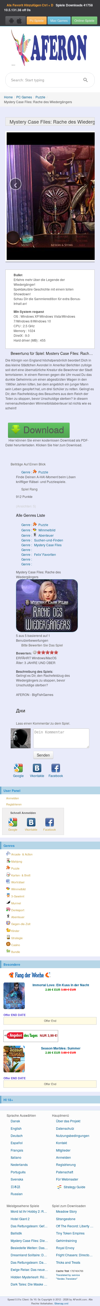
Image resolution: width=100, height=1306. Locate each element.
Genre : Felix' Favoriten (38, 554)
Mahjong (16, 861)
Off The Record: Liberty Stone (76, 1226)
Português (18, 1172)
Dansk (15, 1121)
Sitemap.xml (61, 1303)
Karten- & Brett (20, 875)
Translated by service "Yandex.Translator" (68, 1276)
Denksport (17, 910)
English (16, 1128)
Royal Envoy (65, 1247)
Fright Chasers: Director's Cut (76, 1255)
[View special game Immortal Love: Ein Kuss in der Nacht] (14, 996)
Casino (15, 945)
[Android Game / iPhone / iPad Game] (15, 20)
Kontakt (61, 1142)
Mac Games (59, 20)
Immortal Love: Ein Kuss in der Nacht (61, 984)
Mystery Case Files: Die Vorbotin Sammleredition (31, 1240)
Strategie (16, 938)
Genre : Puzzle (34, 472)
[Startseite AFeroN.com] (50, 48)
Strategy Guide (74, 1187)
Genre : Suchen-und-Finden (42, 540)
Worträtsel (17, 882)
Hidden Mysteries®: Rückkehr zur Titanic (31, 1277)
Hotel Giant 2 (20, 1218)
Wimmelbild (18, 889)
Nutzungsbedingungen (72, 1135)
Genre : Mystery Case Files (41, 545)
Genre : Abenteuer (37, 535)
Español (17, 1142)
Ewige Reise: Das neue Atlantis (31, 1269)
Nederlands (19, 1164)
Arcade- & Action (21, 854)
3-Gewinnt (17, 896)
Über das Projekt (68, 1121)
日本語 (15, 1186)
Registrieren (14, 804)
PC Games (24, 97)
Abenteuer (17, 917)
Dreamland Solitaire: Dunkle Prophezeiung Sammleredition (31, 1255)
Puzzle (40, 97)
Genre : (27, 549)
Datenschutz (65, 1128)
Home (8, 97)
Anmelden (12, 798)
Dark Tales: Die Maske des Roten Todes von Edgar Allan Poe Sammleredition (31, 1284)
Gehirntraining (66, 1240)
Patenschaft (64, 1172)
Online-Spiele (84, 20)
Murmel (15, 903)
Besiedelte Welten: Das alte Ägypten (31, 1247)
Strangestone (65, 1218)
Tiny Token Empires (70, 1233)
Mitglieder (63, 1150)
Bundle (15, 952)
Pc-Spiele (37, 20)
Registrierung (66, 1164)
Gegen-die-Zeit (20, 924)
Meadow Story (66, 1211)
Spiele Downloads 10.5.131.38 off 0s (48, 7)
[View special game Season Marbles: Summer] (14, 1059)
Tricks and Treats (68, 1262)
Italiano (16, 1157)
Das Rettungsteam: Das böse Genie (31, 1262)
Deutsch (17, 1135)
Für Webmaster (67, 1179)
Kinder (14, 931)
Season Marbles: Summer (61, 1048)
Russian (17, 1193)
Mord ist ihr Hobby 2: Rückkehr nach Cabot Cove (31, 1211)
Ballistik (16, 1233)
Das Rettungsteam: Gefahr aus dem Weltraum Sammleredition (31, 1226)
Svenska (17, 1179)
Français (17, 1150)
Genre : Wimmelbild (38, 530)
